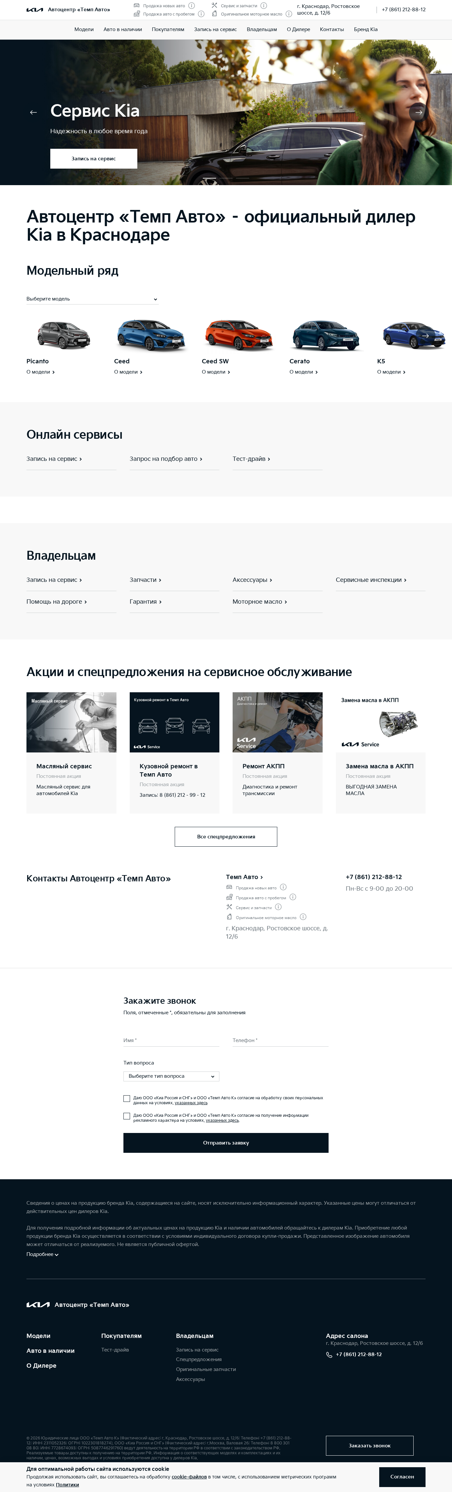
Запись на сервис (215, 29)
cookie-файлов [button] (189, 1477)
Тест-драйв (115, 1350)
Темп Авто (242, 877)
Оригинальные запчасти (206, 1369)
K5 (381, 361)
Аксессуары (190, 1379)
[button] (209, 178)
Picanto (37, 361)
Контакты (332, 29)
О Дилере (41, 1365)
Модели (84, 29)
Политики (67, 1485)
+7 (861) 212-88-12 (404, 10)
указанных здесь (191, 1103)
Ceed (122, 361)
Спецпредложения (199, 1359)
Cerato (300, 361)
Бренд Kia (366, 29)
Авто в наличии (123, 29)
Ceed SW (215, 361)
